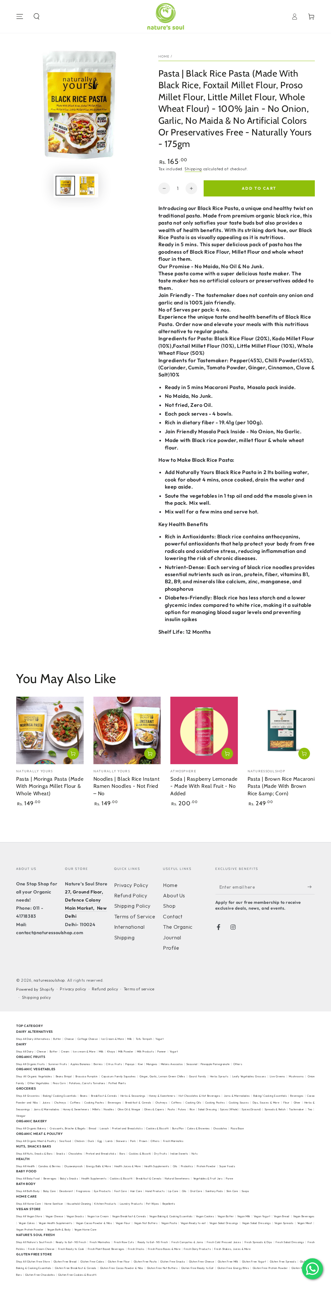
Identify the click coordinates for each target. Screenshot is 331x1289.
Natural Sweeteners (177, 1178)
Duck (91, 1141)
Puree (229, 1178)
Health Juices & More (127, 1166)
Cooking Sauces (239, 1102)
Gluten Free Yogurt (254, 1261)
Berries (98, 1064)
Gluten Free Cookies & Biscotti (77, 1274)
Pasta (171, 1109)
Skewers (121, 1141)
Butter (57, 1039)
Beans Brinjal (64, 1076)
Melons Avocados (172, 1064)
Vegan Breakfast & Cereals (129, 1216)
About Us (174, 895)
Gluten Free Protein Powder (270, 1268)
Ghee (297, 1102)
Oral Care (196, 1191)
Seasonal (192, 1064)
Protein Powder (206, 1166)
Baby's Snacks (69, 1178)
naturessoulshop (49, 980)
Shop (169, 906)
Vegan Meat (304, 1223)
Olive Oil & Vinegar (129, 1109)
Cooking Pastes (94, 1102)
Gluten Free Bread (65, 1261)
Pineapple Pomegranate (215, 1064)
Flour (286, 1102)
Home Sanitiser (54, 1203)
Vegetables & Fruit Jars (208, 1178)
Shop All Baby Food (28, 1178)
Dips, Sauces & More (266, 1102)
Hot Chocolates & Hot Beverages (199, 1095)
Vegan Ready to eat (193, 1223)
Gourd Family (197, 1076)
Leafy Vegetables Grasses (249, 1076)
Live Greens (277, 1076)
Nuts (195, 1153)
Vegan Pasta (169, 1223)
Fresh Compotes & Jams (187, 1242)
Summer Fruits (57, 1064)
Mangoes (151, 1064)
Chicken (79, 1141)
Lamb (109, 1141)
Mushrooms (296, 1076)
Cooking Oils (193, 1102)
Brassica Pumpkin (87, 1076)
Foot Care (120, 1191)
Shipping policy (36, 997)
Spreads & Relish (275, 1109)
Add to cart (259, 188)
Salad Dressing (207, 1109)
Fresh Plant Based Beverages (106, 1249)
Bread (92, 1128)
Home (164, 56)
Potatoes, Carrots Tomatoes (87, 1083)
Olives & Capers (154, 1109)
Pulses (182, 1109)
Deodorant (66, 1191)
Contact (172, 916)
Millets (96, 1109)
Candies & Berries (49, 1166)
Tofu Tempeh (144, 1039)
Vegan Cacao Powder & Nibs (94, 1223)
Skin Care (232, 1191)
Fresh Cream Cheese (41, 1249)
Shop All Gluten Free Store (33, 1261)
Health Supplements (156, 1166)
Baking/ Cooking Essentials (59, 1095)
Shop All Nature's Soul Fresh (34, 1242)
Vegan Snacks (75, 1216)
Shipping (193, 168)
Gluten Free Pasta (145, 1261)
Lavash (104, 1128)
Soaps (245, 1191)
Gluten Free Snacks (172, 1261)
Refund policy (105, 989)
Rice (192, 1109)
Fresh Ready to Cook (71, 1249)
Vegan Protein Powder (30, 1229)
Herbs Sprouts (219, 1076)
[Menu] (19, 16)
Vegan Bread (282, 1216)
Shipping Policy (132, 906)
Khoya (111, 1051)
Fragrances (83, 1191)
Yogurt (159, 1039)
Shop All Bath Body (28, 1191)
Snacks (60, 1153)
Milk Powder (125, 1051)
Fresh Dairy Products (197, 1249)
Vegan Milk (243, 1216)
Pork (133, 1141)
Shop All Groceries (27, 1095)
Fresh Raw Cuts (124, 1242)
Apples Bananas (80, 1064)
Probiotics (187, 1166)
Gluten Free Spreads (283, 1261)
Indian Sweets (179, 1153)
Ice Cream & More (113, 1039)
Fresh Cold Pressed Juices (224, 1242)
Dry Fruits (160, 1153)
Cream (65, 1051)
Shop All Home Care (28, 1203)
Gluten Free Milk (228, 1261)
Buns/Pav (178, 1128)
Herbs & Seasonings (133, 1095)
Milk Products (145, 1051)
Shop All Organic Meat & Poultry (36, 1141)
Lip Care (173, 1191)
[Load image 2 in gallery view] (86, 185)
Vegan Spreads (283, 1223)
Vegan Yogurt (262, 1216)
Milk (130, 1039)
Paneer (161, 1051)
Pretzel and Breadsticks (127, 1128)
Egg (100, 1141)
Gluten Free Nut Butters (162, 1268)
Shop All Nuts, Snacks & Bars (34, 1153)
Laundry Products (131, 1203)
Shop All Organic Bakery (31, 1128)
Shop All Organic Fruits (30, 1064)
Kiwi (140, 1064)
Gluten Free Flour (119, 1261)
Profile (171, 948)
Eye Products (102, 1191)
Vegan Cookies (205, 1216)
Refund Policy (130, 895)
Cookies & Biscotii (140, 1153)
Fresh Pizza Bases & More (164, 1249)
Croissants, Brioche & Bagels (68, 1128)
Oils (175, 1166)
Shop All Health (26, 1166)
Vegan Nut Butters (145, 1223)
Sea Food (65, 1141)
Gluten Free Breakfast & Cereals (75, 1268)
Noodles (109, 1109)
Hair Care (136, 1191)
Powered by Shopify (35, 989)
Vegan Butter (226, 1216)
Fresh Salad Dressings (290, 1242)
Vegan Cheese (54, 1216)
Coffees (75, 1102)
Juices (46, 1102)
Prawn (143, 1141)
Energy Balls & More (98, 1166)
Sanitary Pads (214, 1191)
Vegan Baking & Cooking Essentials (170, 1216)
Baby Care (49, 1191)
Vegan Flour (123, 1223)
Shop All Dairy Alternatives (33, 1039)
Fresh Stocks (136, 1249)
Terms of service (139, 989)
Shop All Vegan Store (29, 1216)
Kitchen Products (105, 1203)
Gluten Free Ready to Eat (197, 1268)
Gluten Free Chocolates (40, 1274)
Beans (84, 1095)
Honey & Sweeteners (162, 1095)
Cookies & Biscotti (157, 1128)
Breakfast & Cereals (138, 1102)
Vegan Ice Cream (98, 1216)
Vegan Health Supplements (55, 1223)
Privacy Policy (131, 885)
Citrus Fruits (114, 1064)
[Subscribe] (311, 887)
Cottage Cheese (88, 1039)
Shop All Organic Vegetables (34, 1076)
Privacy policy (73, 989)
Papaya (129, 1064)
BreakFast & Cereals (104, 1095)
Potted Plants (117, 1083)
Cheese (70, 1039)
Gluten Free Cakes (92, 1261)
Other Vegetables (38, 1083)
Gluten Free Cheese (201, 1261)
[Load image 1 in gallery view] (65, 185)
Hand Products (155, 1191)
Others (237, 1064)
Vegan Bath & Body (59, 1229)
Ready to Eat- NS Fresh (71, 1242)
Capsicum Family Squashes (118, 1076)
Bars (122, 1153)
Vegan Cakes (27, 1223)
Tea (310, 1109)
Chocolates (220, 1128)
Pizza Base (237, 1128)
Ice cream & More (84, 1051)
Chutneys (60, 1102)
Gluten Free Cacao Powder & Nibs (121, 1268)
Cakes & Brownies (198, 1128)
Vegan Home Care (85, 1229)
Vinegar (21, 1115)
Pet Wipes (152, 1203)
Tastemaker (296, 1109)
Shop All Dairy (24, 1051)
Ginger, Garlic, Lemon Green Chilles (162, 1076)
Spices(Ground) (251, 1109)
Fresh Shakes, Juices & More (232, 1249)
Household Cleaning (79, 1203)
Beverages (296, 1095)
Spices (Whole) (229, 1109)
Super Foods (227, 1166)
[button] (36, 16)
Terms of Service (134, 916)
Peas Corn (59, 1083)
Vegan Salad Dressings (223, 1223)
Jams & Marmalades (237, 1095)
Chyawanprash (73, 1166)
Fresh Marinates (173, 1141)
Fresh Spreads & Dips (258, 1242)
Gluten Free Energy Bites (233, 1268)
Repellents (169, 1203)
